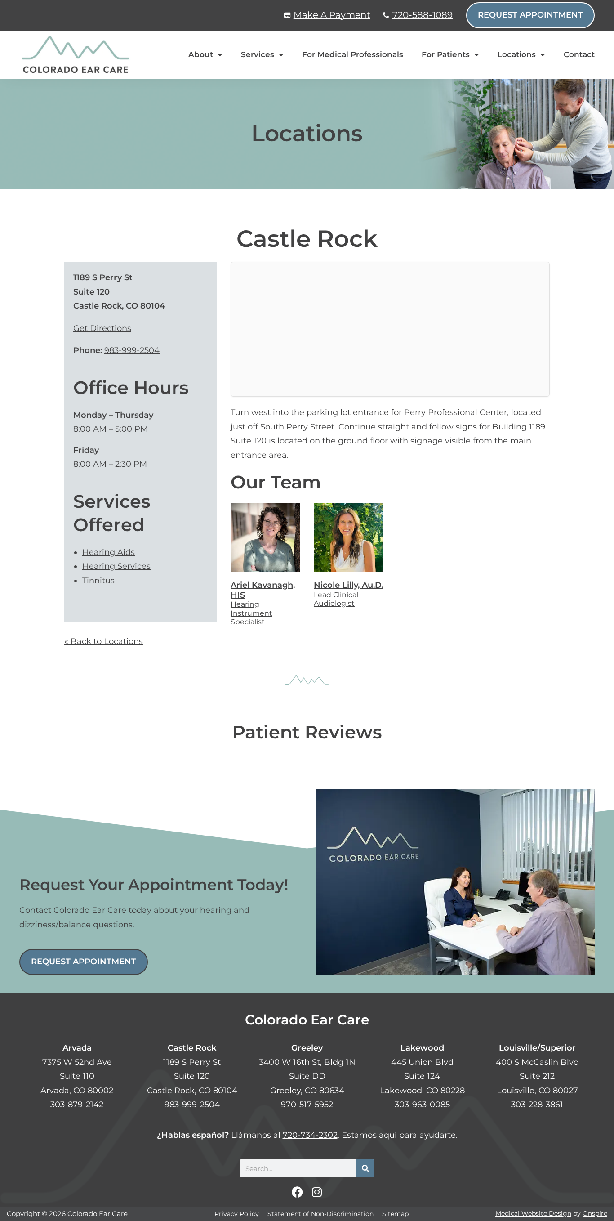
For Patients (446, 54)
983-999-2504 (132, 350)
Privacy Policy (236, 1214)
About (200, 54)
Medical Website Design (533, 1213)
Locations (517, 54)
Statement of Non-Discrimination (320, 1214)
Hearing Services (116, 566)
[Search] (365, 1168)
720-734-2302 (310, 1135)
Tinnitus (98, 581)
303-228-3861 (537, 1104)
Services (257, 54)
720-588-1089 (422, 14)
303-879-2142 (76, 1104)
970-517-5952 (307, 1104)
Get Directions (102, 328)
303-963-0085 (422, 1104)
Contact (579, 54)
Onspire (595, 1213)
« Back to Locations (103, 641)
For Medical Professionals (352, 54)
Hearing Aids (108, 552)
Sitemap (395, 1214)
